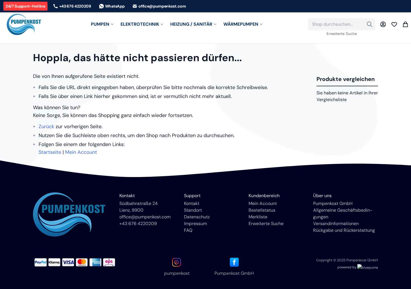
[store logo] (24, 24)
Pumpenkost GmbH (333, 203)
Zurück (46, 126)
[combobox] (341, 24)
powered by (347, 267)
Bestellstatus (262, 210)
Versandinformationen (336, 223)
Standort (193, 210)
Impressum (195, 223)
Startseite (50, 152)
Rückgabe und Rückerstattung (344, 230)
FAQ (188, 230)
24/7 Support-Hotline (25, 6)
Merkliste (258, 217)
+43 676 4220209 (138, 223)
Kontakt (191, 203)
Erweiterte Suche (342, 33)
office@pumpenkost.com (145, 217)
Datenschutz (197, 217)
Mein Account (81, 152)
